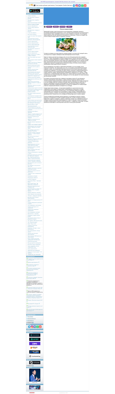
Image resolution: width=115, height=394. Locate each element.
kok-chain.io (30, 316)
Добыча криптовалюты (33, 262)
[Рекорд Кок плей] (50, 6)
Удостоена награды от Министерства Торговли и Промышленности (32, 274)
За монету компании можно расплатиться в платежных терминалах (33, 269)
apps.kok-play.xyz (32, 318)
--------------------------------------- (35, 322)
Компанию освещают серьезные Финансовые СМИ (34, 278)
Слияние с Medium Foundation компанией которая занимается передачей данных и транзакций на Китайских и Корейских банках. (34, 296)
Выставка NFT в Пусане (33, 303)
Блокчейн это (29, 330)
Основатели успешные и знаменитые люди (33, 265)
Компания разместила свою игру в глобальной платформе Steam (34, 288)
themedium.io (31, 320)
